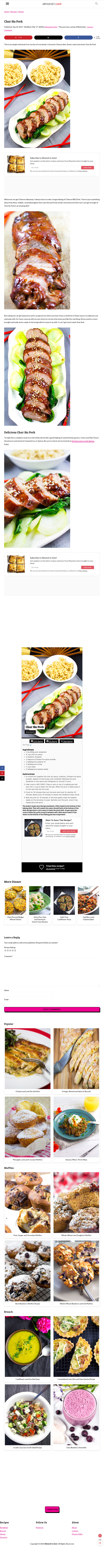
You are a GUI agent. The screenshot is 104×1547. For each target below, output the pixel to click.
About (74, 1527)
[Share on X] (48, 38)
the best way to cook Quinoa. (83, 441)
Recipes (13, 12)
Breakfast (4, 1527)
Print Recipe (38, 741)
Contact (75, 1531)
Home (6, 12)
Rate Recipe (68, 741)
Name (6, 990)
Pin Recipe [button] (53, 741)
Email (6, 999)
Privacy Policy (77, 1534)
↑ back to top (52, 1509)
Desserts (3, 1537)
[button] (27, 732)
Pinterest (39, 1527)
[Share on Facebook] (78, 38)
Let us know (50, 869)
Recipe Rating (9, 947)
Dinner (21, 12)
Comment (8, 956)
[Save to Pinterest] (2, 773)
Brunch (3, 1531)
